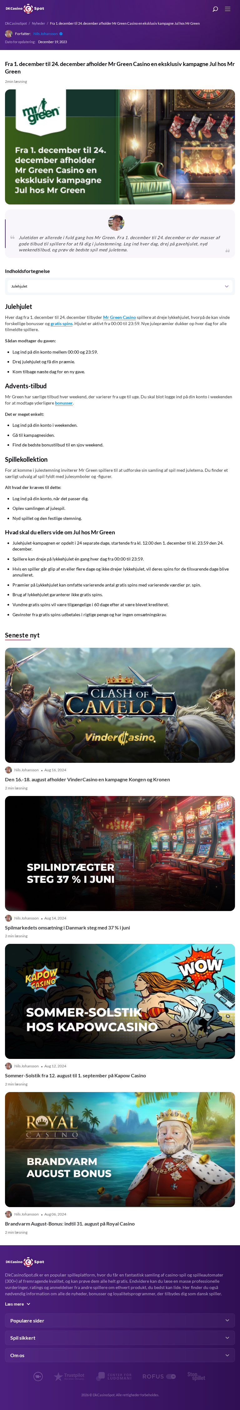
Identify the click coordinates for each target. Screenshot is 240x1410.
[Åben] (226, 286)
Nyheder (38, 23)
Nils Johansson (45, 33)
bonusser (64, 402)
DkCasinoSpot (16, 23)
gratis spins (61, 323)
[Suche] (215, 9)
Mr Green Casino (119, 317)
